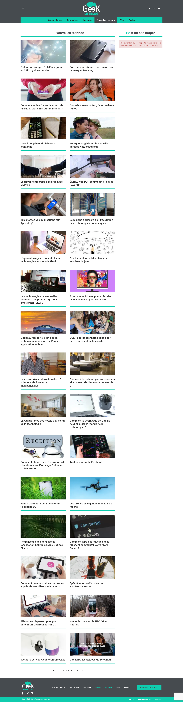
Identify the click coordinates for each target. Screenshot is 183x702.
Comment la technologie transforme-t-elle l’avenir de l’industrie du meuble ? (92, 382)
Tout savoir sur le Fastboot (86, 462)
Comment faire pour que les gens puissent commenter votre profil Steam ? (89, 545)
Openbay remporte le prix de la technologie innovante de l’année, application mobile (41, 341)
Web (122, 20)
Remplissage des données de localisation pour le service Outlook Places (42, 545)
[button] (23, 8)
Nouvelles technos (106, 20)
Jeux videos (72, 20)
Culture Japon (55, 20)
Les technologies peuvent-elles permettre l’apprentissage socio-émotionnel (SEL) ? (40, 299)
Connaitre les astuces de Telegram (90, 659)
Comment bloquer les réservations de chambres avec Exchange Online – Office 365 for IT (43, 465)
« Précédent (56, 671)
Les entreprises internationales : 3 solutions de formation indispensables (41, 382)
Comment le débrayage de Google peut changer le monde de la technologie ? (90, 424)
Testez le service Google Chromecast (43, 659)
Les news (87, 20)
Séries (132, 20)
